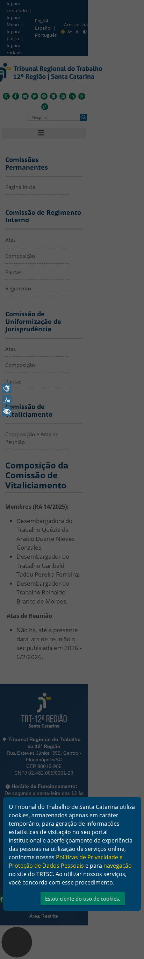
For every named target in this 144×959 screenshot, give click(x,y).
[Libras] (7, 388)
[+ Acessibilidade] (7, 411)
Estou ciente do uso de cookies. (82, 898)
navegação (117, 865)
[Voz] (7, 400)
